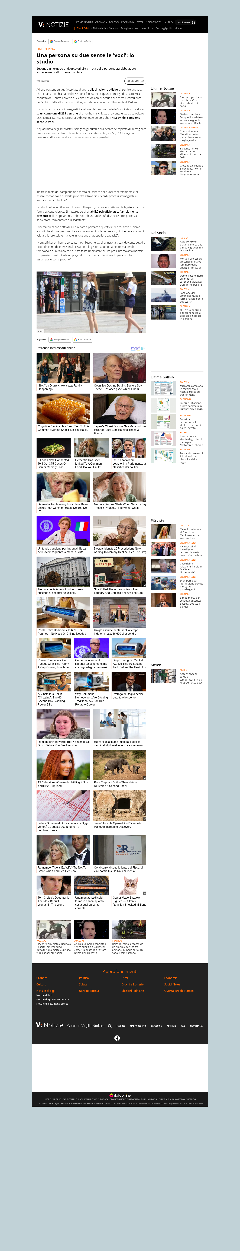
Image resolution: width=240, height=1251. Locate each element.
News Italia (196, 1026)
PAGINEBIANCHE (118, 1099)
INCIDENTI (185, 238)
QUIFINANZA (165, 1099)
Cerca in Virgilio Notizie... (86, 1026)
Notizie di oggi (45, 990)
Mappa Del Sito (138, 1026)
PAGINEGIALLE (70, 1099)
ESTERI (140, 22)
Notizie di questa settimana (52, 999)
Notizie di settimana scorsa (52, 1003)
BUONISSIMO (178, 1099)
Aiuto (107, 1103)
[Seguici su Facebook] (117, 1039)
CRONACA (101, 22)
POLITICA (114, 22)
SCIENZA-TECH (154, 22)
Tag (183, 1026)
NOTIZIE (57, 24)
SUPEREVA (191, 1099)
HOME (40, 48)
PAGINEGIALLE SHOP (88, 1099)
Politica (84, 978)
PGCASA (104, 1099)
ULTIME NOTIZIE (83, 22)
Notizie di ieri (44, 995)
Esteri (125, 978)
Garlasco (113, 28)
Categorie (156, 1026)
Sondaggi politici (164, 28)
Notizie (53, 1025)
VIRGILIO (57, 1099)
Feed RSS (120, 1026)
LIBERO (47, 1099)
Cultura (41, 984)
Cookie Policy (75, 1103)
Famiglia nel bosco (130, 28)
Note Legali (54, 1103)
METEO (183, 670)
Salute (83, 984)
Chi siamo (42, 1103)
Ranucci (180, 28)
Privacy (64, 1103)
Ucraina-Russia (89, 990)
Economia (170, 978)
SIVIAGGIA (152, 1099)
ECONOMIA (128, 22)
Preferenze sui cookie (93, 1103)
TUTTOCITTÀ (133, 1099)
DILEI (143, 1099)
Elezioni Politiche (133, 990)
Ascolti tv (148, 28)
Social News (172, 984)
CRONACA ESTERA (189, 127)
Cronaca (41, 978)
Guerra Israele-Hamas (179, 990)
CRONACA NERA (188, 543)
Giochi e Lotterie (133, 984)
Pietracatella (99, 28)
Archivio (171, 1026)
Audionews (183, 22)
